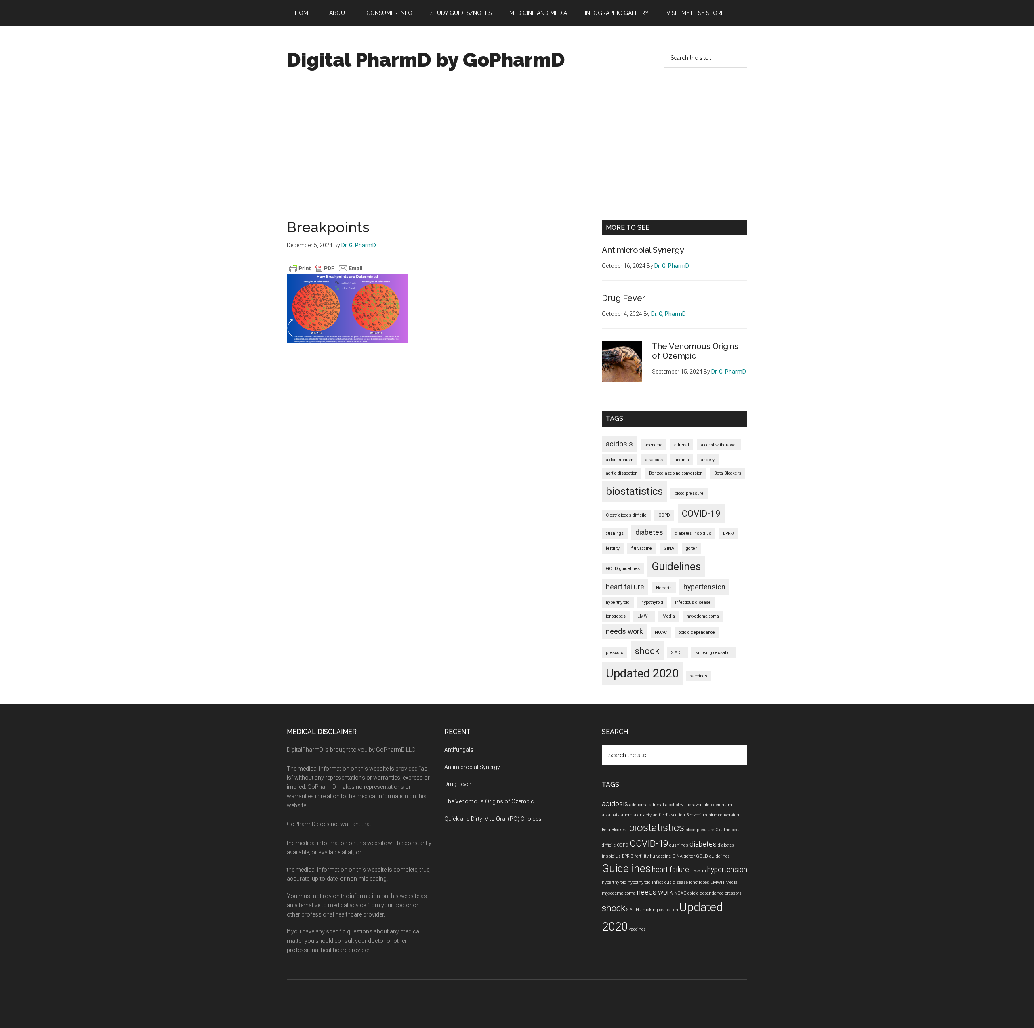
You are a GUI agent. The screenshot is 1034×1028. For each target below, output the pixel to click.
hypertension (704, 587)
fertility (613, 548)
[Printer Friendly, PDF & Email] (326, 268)
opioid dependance (697, 632)
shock (647, 650)
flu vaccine (641, 548)
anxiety (708, 459)
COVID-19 (701, 513)
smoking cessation (714, 652)
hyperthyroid (618, 602)
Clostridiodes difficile (626, 515)
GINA (669, 548)
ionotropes (616, 616)
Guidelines (676, 566)
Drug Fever (623, 298)
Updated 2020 (642, 673)
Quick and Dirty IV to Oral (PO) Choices (493, 819)
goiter (691, 548)
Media (668, 616)
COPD (664, 515)
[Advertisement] (517, 143)
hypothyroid (652, 602)
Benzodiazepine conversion (675, 473)
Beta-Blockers (727, 473)
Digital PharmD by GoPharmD (426, 59)
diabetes (649, 532)
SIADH (677, 652)
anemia (682, 459)
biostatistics (634, 491)
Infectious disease (693, 602)
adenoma (653, 445)
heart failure (625, 587)
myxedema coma (703, 616)
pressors (614, 652)
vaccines (698, 676)
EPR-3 (728, 533)
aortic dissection (621, 473)
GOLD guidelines (623, 568)
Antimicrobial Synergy (643, 250)
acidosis (619, 444)
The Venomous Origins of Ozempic (695, 351)
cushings (615, 533)
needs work (624, 631)
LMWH (644, 616)
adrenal (681, 445)
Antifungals (458, 749)
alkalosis (654, 459)
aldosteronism (619, 459)
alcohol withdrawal (719, 445)
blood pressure (689, 493)
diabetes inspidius (693, 533)
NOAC (661, 632)
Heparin (664, 588)
